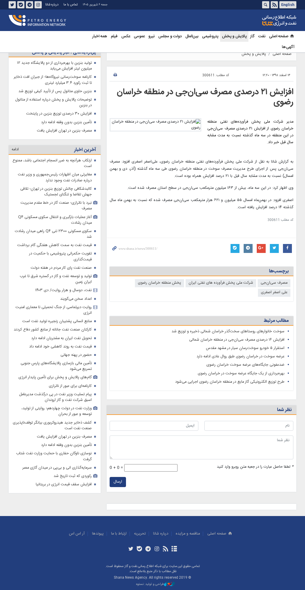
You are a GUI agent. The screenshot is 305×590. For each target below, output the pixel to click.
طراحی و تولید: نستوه (150, 584)
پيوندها (98, 534)
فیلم (114, 36)
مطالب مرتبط (276, 321)
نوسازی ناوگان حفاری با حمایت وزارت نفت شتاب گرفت (54, 456)
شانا (258, 20)
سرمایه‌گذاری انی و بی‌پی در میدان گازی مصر (57, 468)
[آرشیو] (174, 549)
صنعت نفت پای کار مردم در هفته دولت (61, 268)
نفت (261, 36)
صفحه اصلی (278, 36)
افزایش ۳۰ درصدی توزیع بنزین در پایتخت (59, 114)
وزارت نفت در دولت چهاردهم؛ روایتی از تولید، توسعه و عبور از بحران (56, 411)
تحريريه (140, 534)
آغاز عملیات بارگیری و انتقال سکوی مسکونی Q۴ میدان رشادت (55, 220)
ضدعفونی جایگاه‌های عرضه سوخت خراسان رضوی (245, 365)
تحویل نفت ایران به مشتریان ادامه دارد (61, 338)
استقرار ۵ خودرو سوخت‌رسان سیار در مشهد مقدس (245, 348)
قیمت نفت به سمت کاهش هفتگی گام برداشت (54, 245)
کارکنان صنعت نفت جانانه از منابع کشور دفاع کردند (53, 330)
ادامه (15, 149)
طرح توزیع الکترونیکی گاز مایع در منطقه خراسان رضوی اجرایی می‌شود (229, 382)
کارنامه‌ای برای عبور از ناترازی (70, 386)
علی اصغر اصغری (274, 292)
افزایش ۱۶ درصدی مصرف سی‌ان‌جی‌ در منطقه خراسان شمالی (236, 340)
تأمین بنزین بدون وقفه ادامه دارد (66, 122)
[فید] (165, 549)
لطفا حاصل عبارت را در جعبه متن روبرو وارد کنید (255, 467)
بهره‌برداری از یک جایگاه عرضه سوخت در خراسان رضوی (241, 373)
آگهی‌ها (288, 47)
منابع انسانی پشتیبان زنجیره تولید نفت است (57, 321)
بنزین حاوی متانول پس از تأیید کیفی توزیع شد (55, 91)
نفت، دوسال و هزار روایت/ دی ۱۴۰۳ (63, 290)
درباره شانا (51, 4)
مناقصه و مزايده (188, 534)
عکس (125, 36)
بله (20, 4)
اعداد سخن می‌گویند (76, 299)
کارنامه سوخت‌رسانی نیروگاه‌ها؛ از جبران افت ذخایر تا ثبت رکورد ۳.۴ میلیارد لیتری (53, 80)
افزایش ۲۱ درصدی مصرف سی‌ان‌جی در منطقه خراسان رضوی (205, 97)
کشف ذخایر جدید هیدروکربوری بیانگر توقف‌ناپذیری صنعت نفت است (52, 425)
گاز (252, 36)
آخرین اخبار (85, 150)
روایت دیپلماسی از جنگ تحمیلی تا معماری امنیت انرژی (53, 310)
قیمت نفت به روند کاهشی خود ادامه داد (60, 347)
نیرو (151, 36)
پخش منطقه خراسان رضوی (159, 283)
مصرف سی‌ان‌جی (274, 283)
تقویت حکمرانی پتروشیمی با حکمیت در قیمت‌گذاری (60, 256)
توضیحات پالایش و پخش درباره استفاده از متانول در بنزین (53, 102)
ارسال (117, 482)
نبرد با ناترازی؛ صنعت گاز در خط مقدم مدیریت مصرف (56, 205)
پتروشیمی (210, 36)
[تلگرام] (148, 549)
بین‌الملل (191, 36)
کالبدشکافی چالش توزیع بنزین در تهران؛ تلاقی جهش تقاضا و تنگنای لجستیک (56, 191)
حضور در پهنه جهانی (76, 355)
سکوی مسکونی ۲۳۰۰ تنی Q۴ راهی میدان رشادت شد (53, 234)
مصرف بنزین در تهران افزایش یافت (64, 131)
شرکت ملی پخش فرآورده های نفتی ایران (221, 283)
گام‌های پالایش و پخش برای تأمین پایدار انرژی (55, 377)
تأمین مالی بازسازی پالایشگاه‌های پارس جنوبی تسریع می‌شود (56, 366)
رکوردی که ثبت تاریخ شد (73, 476)
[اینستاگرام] (157, 549)
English (287, 5)
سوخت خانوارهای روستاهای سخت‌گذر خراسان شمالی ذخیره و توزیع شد (228, 331)
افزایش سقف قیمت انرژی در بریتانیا (64, 484)
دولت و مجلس (170, 36)
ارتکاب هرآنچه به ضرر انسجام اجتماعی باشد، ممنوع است (52, 163)
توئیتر (12, 4)
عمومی (139, 36)
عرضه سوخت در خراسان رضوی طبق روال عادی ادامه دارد (240, 356)
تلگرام (29, 4)
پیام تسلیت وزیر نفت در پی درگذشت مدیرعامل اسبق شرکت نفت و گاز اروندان (55, 397)
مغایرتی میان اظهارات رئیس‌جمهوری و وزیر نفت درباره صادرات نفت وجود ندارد (55, 177)
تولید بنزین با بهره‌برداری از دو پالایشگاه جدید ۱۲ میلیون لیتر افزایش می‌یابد (54, 66)
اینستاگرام (38, 4)
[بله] (139, 549)
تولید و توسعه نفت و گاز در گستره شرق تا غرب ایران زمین (56, 279)
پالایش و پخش (234, 36)
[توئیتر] (130, 549)
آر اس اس (77, 534)
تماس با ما (70, 4)
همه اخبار (99, 36)
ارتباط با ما (119, 534)
